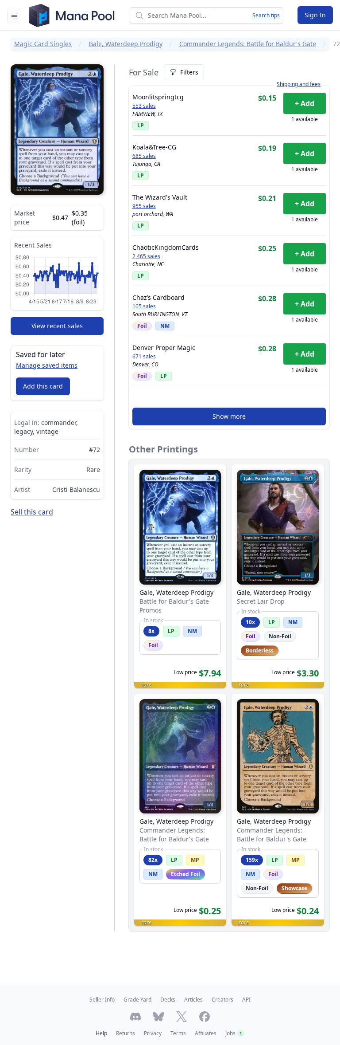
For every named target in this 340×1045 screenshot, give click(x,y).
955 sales (144, 206)
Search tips (266, 15)
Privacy (153, 1033)
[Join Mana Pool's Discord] (135, 1016)
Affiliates (205, 1033)
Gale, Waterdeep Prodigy (125, 43)
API (246, 999)
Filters (189, 72)
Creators (222, 999)
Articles (193, 999)
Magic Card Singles (43, 43)
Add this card (43, 386)
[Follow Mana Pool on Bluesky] (158, 1016)
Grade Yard (137, 999)
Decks (167, 999)
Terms (178, 1033)
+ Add (304, 103)
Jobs (233, 1033)
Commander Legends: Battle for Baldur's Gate (247, 43)
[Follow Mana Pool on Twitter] (181, 1016)
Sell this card (32, 512)
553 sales (144, 106)
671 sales (144, 356)
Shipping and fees (299, 84)
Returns (125, 1033)
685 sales (144, 156)
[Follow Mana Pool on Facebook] (204, 1016)
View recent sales (57, 326)
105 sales (144, 306)
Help (101, 1033)
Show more (229, 416)
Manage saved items (46, 365)
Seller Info (102, 999)
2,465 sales (146, 256)
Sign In (315, 15)
